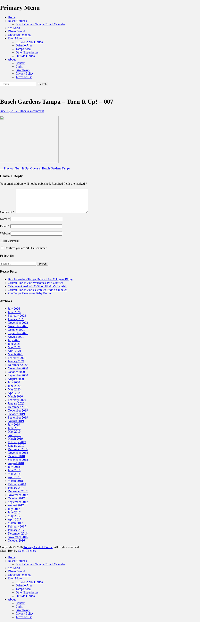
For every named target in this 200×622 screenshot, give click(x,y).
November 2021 (18, 326)
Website (5, 233)
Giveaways (22, 70)
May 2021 (14, 347)
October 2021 (16, 329)
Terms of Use (24, 77)
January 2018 (16, 487)
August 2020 (16, 379)
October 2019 (16, 414)
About (12, 59)
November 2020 (18, 368)
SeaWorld (14, 27)
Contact (20, 63)
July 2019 (14, 424)
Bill (19, 111)
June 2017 (14, 512)
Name (5, 219)
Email (5, 226)
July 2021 (14, 340)
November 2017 (18, 494)
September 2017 (18, 501)
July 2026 (14, 308)
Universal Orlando (19, 35)
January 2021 (16, 361)
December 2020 (18, 364)
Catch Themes (27, 550)
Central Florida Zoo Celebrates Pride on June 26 (37, 289)
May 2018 (14, 473)
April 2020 (14, 393)
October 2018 (16, 456)
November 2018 (18, 452)
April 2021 (14, 350)
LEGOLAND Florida (29, 42)
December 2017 (18, 491)
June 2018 (14, 470)
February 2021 (17, 357)
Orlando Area (24, 45)
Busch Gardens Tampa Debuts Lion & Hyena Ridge (40, 279)
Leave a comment (33, 111)
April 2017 (14, 519)
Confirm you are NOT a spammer (25, 248)
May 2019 (14, 431)
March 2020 (15, 396)
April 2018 (14, 477)
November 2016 (18, 537)
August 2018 (16, 463)
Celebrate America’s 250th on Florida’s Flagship (37, 286)
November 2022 (18, 322)
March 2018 (15, 480)
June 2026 (14, 312)
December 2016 (18, 533)
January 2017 (16, 530)
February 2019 (17, 442)
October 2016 (16, 540)
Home (11, 17)
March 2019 (15, 438)
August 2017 (16, 505)
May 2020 (14, 389)
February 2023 (17, 315)
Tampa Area (23, 49)
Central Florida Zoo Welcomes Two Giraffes (35, 282)
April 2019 (14, 435)
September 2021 (18, 333)
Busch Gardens (17, 20)
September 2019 (18, 417)
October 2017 (16, 498)
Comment (7, 212)
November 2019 (18, 410)
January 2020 (16, 403)
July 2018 (14, 466)
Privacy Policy (25, 73)
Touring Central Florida (38, 547)
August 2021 (16, 336)
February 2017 (17, 526)
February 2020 (17, 400)
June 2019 (14, 428)
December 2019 (18, 407)
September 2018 (18, 459)
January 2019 (16, 445)
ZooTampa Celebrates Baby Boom (29, 293)
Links (19, 66)
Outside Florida (25, 56)
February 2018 (17, 484)
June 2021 (14, 343)
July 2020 (14, 382)
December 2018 (18, 449)
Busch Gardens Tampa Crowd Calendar (40, 24)
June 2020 (14, 386)
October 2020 (16, 371)
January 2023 (16, 319)
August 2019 (16, 421)
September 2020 (18, 375)
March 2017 (15, 523)
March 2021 (15, 354)
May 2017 (14, 516)
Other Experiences (27, 52)
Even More (15, 38)
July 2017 (14, 509)
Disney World (16, 31)
